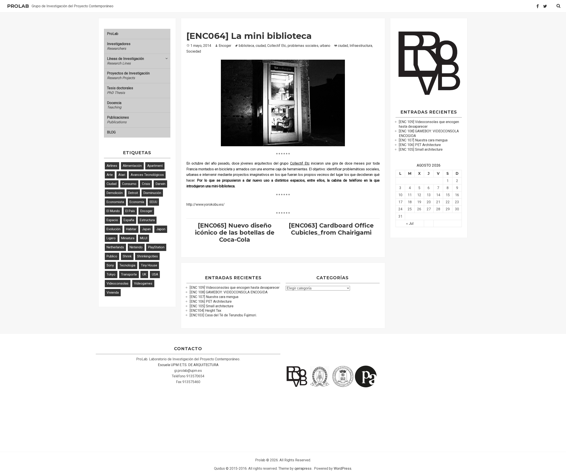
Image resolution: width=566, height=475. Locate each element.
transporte (129, 274)
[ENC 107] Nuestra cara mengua (214, 297)
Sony (110, 265)
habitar (131, 229)
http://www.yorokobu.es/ (205, 204)
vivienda (113, 292)
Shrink (127, 256)
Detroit (133, 193)
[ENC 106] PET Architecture (211, 301)
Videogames (143, 283)
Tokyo (111, 274)
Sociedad (193, 51)
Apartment (155, 166)
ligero (111, 238)
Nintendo (136, 247)
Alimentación (132, 166)
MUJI (143, 238)
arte (110, 175)
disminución (152, 193)
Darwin (160, 184)
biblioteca (246, 46)
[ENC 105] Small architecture (211, 306)
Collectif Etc (276, 46)
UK (144, 274)
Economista (115, 202)
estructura (147, 220)
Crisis (146, 184)
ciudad (112, 184)
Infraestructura (361, 46)
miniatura (127, 238)
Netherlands (115, 247)
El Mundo (113, 211)
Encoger (225, 46)
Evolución (113, 229)
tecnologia (127, 265)
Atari (121, 175)
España (129, 220)
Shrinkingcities (147, 256)
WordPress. (343, 468)
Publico (112, 256)
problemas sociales (303, 46)
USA (155, 274)
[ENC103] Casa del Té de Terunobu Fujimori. (223, 315)
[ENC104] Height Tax (205, 310)
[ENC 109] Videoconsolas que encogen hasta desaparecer (234, 287)
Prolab (18, 6)
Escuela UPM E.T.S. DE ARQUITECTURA (188, 365)
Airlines (112, 166)
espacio (112, 220)
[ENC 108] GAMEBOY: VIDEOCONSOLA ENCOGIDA (229, 292)
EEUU (153, 202)
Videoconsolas (117, 283)
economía (137, 202)
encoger (146, 211)
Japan (146, 229)
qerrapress (303, 468)
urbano (325, 46)
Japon (160, 229)
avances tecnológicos (147, 175)
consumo (129, 184)
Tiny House (149, 265)
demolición (115, 193)
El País (130, 211)
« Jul (409, 223)
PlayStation (156, 247)
